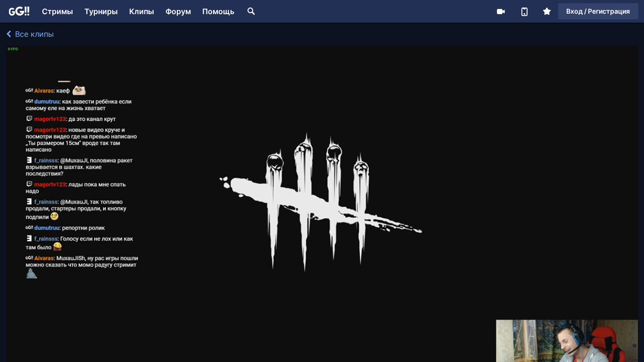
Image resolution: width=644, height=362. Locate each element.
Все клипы (33, 34)
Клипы (141, 11)
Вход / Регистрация (598, 11)
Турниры (101, 11)
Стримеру (500, 11)
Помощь (218, 11)
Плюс (547, 11)
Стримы (57, 11)
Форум (178, 11)
